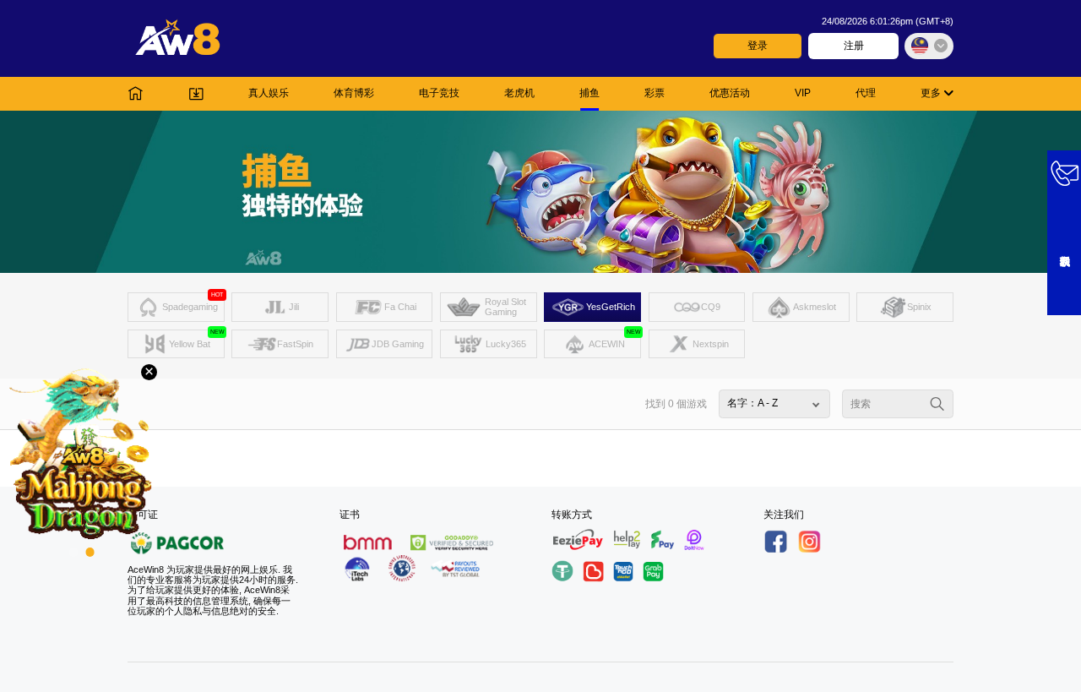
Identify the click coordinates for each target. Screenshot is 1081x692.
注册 (854, 46)
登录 (757, 46)
